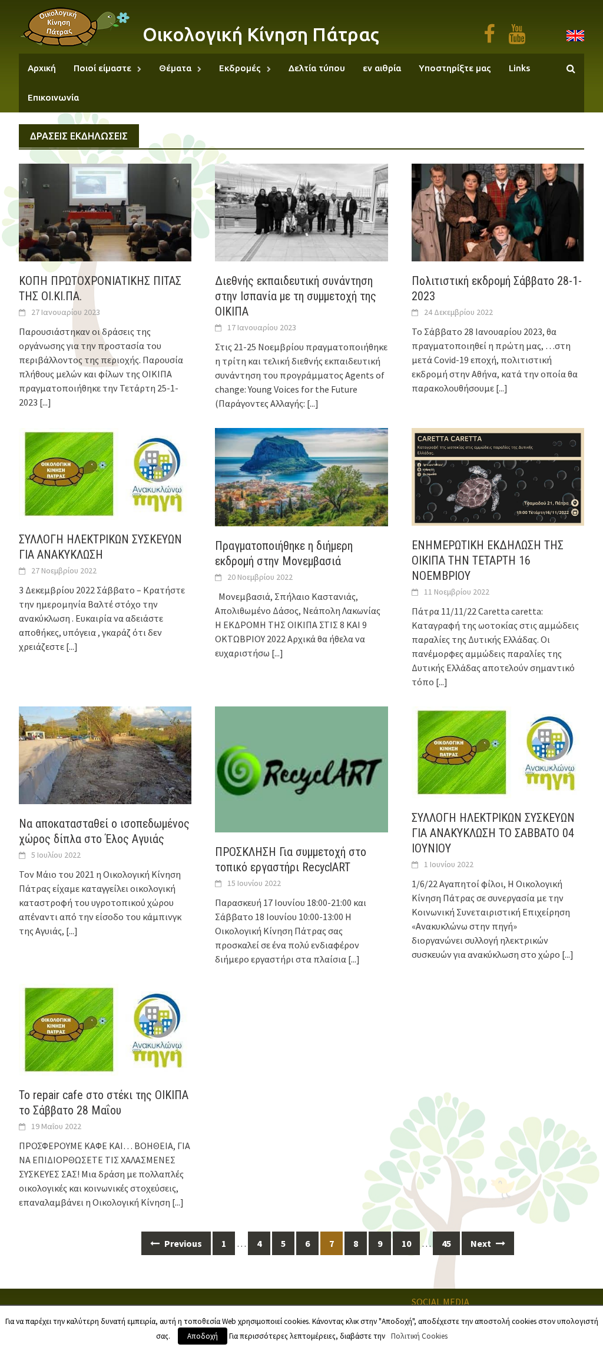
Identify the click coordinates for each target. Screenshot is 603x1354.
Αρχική (42, 68)
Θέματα (175, 68)
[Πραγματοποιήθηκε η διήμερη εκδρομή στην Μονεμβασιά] (301, 476)
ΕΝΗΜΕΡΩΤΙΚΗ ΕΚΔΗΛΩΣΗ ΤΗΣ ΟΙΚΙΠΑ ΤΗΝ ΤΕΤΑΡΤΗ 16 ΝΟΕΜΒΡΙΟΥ (488, 560)
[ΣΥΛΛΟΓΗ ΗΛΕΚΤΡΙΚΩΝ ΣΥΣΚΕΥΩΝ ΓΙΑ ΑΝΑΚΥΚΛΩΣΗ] (105, 473)
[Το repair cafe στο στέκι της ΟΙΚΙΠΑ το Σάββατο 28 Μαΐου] (105, 1028)
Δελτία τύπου (317, 68)
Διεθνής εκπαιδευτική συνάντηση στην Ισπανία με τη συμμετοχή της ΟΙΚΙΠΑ (295, 296)
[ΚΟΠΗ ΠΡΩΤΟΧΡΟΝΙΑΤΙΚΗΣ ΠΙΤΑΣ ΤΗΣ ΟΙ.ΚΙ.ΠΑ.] (105, 211)
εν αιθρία (382, 68)
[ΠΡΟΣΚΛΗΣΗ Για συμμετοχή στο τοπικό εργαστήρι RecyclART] (301, 768)
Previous (182, 1243)
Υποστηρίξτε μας (455, 68)
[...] (45, 402)
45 (446, 1243)
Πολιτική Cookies (419, 1336)
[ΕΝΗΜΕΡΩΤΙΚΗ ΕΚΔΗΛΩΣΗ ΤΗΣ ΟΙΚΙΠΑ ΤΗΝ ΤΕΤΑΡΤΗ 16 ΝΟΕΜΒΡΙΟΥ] (498, 476)
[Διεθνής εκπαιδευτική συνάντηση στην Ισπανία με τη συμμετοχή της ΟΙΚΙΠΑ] (301, 211)
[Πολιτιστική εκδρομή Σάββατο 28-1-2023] (498, 211)
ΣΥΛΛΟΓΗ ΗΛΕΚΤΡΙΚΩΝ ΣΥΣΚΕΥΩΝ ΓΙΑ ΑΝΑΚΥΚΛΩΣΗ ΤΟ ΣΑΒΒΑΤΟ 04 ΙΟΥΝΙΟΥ (493, 833)
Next (482, 1243)
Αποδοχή (202, 1336)
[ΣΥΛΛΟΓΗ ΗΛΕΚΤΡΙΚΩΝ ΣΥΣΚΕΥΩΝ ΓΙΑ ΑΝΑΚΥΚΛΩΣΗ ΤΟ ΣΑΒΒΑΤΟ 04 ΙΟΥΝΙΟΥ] (498, 750)
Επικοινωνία (53, 97)
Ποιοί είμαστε (102, 68)
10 (406, 1243)
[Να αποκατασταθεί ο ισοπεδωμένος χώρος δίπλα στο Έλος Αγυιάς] (105, 754)
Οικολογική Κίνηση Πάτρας (261, 34)
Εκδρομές (240, 68)
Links (519, 68)
